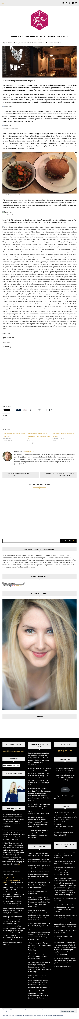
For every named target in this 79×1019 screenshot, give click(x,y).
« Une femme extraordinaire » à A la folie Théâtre (20, 475)
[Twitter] (61, 751)
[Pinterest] (66, 751)
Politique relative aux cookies (55, 1016)
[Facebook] (59, 751)
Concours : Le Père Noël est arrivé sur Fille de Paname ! (59, 475)
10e (17, 43)
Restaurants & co (39, 43)
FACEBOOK (39, 717)
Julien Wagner (8, 43)
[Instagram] (63, 751)
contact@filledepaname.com (13, 751)
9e (19, 43)
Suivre (65, 790)
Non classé (23, 43)
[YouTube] (71, 751)
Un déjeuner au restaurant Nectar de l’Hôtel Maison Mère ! (39, 436)
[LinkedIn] (68, 751)
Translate (18, 586)
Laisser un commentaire (54, 43)
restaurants (30, 43)
